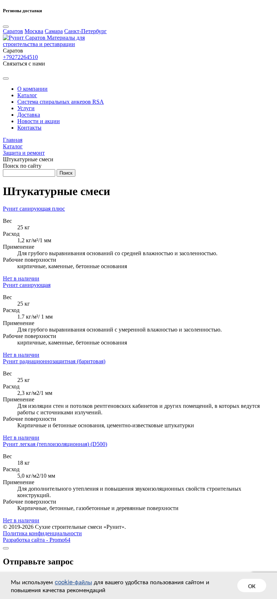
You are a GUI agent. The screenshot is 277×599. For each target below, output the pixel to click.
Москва (34, 31)
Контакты (29, 128)
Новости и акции (38, 121)
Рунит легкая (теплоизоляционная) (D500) (55, 444)
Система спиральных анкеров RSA (60, 102)
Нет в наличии (21, 278)
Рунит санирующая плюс (34, 209)
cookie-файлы (73, 581)
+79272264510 (20, 57)
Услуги (26, 108)
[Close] (6, 27)
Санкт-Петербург (85, 31)
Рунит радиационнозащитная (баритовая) (54, 361)
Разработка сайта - (36, 540)
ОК (251, 585)
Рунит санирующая (26, 285)
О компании (32, 89)
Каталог (27, 95)
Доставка (28, 115)
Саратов (13, 31)
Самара (54, 31)
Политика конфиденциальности (42, 533)
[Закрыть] (6, 548)
